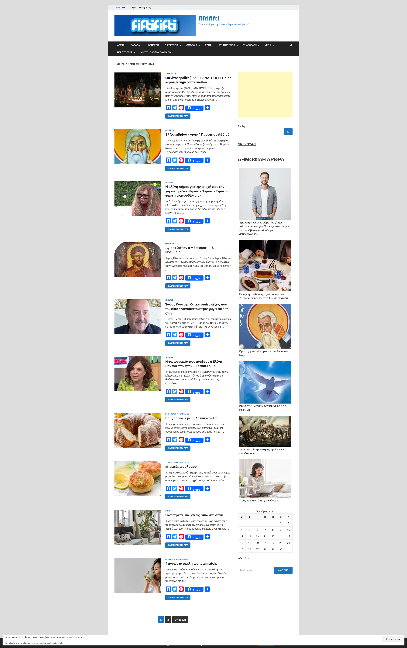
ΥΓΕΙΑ (268, 45)
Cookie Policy (60, 643)
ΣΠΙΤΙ (208, 45)
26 (249, 549)
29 (273, 549)
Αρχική (133, 7)
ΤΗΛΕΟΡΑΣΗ (250, 45)
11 (241, 536)
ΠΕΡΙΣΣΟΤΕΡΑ (124, 52)
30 (280, 549)
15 (273, 536)
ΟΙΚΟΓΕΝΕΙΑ (171, 45)
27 (257, 549)
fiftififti (208, 18)
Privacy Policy (145, 7)
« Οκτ (240, 558)
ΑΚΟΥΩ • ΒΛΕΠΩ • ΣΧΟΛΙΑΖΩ (155, 52)
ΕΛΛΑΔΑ (135, 45)
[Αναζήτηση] (288, 131)
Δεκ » (248, 558)
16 (280, 536)
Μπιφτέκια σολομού (181, 466)
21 (265, 542)
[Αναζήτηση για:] (265, 570)
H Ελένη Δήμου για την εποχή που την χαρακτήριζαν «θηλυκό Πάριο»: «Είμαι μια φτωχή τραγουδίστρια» (197, 191)
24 (288, 542)
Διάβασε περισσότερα (176, 115)
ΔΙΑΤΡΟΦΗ (183, 559)
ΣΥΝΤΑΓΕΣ (184, 414)
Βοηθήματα (171, 559)
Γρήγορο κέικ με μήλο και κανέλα (191, 418)
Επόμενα (180, 619)
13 (257, 536)
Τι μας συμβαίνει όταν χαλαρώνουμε (259, 500)
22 (273, 542)
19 (249, 542)
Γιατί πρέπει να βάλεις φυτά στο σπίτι (194, 515)
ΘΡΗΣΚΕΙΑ (153, 45)
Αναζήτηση (244, 126)
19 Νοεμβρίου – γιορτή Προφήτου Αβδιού (197, 134)
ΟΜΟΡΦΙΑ (191, 45)
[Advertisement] (265, 94)
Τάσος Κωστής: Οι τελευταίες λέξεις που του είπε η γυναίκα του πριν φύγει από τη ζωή (197, 308)
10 (288, 529)
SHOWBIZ (169, 182)
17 (288, 536)
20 (257, 542)
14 (265, 536)
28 (265, 549)
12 (249, 536)
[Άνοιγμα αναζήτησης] (291, 45)
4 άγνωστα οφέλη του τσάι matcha (191, 563)
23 (280, 542)
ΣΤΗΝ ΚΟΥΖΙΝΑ (227, 45)
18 (241, 542)
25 (241, 549)
